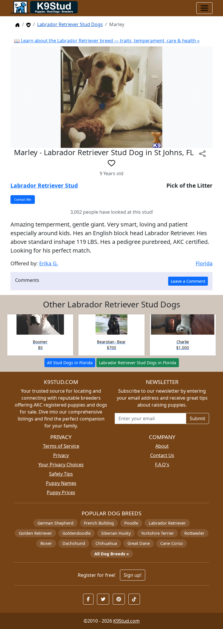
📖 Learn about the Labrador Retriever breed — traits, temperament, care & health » (106, 40)
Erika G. (48, 263)
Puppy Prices (61, 492)
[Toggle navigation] (204, 8)
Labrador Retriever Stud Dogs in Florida (137, 362)
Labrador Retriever (167, 523)
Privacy (61, 455)
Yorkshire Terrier (157, 533)
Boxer (46, 543)
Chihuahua (106, 543)
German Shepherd (55, 523)
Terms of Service (61, 446)
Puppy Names (61, 483)
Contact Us (162, 455)
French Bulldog (99, 523)
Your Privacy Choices (61, 464)
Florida (204, 263)
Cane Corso (171, 543)
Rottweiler (194, 533)
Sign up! (132, 575)
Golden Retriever (35, 533)
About (162, 446)
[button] (111, 163)
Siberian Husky (116, 533)
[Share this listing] (202, 153)
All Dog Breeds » (111, 554)
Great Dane (138, 543)
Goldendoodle (76, 533)
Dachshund (73, 543)
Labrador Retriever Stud (44, 185)
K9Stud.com (126, 621)
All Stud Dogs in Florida (70, 362)
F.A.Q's (162, 464)
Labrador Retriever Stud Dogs (70, 24)
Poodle (131, 523)
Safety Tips (61, 474)
